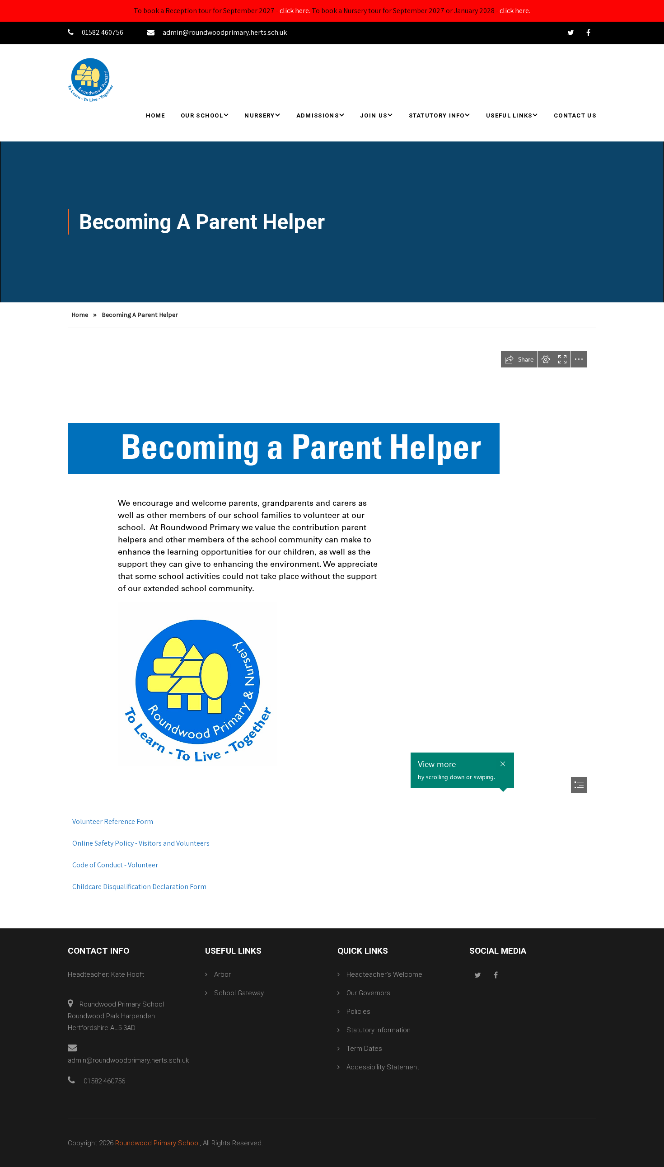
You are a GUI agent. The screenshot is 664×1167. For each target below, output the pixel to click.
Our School (202, 115)
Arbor (222, 974)
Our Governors (368, 993)
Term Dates (364, 1049)
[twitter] (570, 33)
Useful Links (509, 115)
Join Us (373, 115)
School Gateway (239, 993)
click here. (295, 10)
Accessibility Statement (382, 1067)
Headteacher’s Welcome (384, 974)
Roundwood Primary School (157, 1143)
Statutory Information (378, 1030)
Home (155, 115)
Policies (358, 1011)
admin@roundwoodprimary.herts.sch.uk (225, 32)
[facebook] (588, 33)
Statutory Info (437, 115)
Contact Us (575, 115)
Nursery (259, 115)
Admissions (317, 115)
